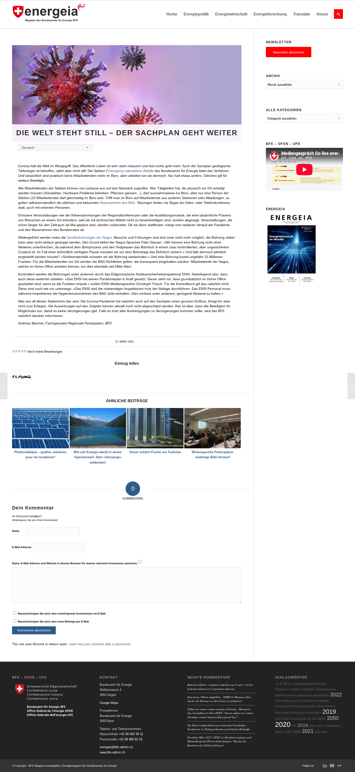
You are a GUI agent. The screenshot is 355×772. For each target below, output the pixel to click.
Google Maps (109, 703)
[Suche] (337, 14)
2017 (322, 719)
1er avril (312, 719)
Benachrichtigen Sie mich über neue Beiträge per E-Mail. (53, 621)
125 (294, 726)
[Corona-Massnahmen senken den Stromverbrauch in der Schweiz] (3, 386)
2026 (288, 732)
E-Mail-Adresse (21, 547)
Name (15, 530)
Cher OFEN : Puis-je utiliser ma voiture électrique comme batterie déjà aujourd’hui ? (220, 715)
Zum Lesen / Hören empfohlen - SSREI (208, 697)
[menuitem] (171, 14)
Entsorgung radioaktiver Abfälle (130, 171)
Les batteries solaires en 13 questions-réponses (220, 687)
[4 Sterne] (22, 351)
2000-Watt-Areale (286, 701)
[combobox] (55, 147)
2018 (303, 725)
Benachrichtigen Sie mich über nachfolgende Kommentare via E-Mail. (62, 613)
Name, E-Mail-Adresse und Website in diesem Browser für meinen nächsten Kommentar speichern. (75, 563)
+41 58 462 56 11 (131, 734)
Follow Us (308, 765)
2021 (307, 731)
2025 (297, 732)
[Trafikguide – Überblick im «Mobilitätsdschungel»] (351, 386)
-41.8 (278, 684)
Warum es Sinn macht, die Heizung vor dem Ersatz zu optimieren (219, 699)
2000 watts (316, 726)
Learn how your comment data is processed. (100, 644)
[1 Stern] (13, 351)
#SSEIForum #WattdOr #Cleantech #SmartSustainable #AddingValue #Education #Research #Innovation (305, 707)
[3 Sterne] (19, 351)
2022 (336, 695)
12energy (320, 732)
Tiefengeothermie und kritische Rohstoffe (227, 729)
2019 (329, 711)
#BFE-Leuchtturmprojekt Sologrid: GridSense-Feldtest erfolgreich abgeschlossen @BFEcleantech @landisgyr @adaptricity (305, 689)
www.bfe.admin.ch (112, 752)
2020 (283, 724)
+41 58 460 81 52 (130, 739)
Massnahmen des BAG (117, 203)
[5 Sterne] (25, 351)
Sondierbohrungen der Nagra (89, 237)
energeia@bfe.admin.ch (116, 747)
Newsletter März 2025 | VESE (203, 737)
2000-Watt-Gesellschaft (290, 719)
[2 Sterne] (16, 351)
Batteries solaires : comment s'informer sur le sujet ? (216, 684)
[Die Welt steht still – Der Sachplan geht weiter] (126, 93)
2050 (333, 718)
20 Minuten (331, 726)
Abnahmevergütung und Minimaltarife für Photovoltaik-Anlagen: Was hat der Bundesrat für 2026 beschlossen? (219, 741)
